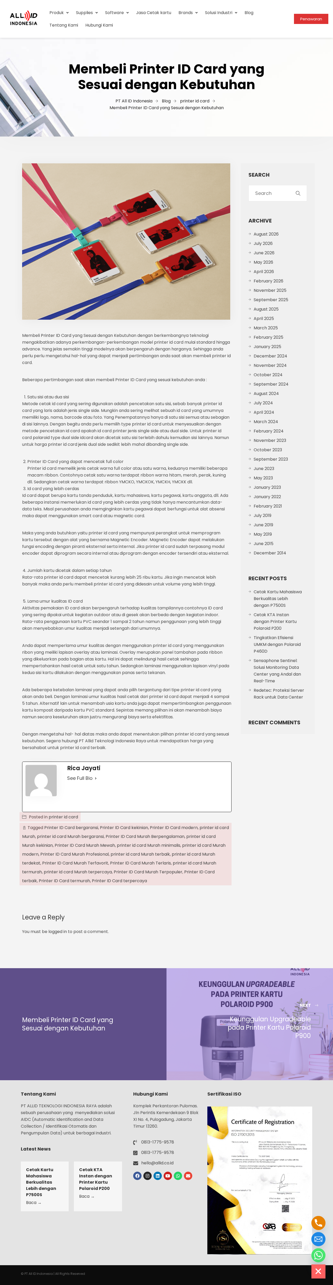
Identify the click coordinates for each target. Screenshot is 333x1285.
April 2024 (264, 412)
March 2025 (266, 328)
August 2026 (266, 234)
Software (114, 13)
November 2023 (270, 440)
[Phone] (318, 1223)
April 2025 (264, 319)
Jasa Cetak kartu (153, 13)
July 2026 (263, 243)
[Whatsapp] (178, 1176)
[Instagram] (147, 1176)
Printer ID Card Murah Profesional (74, 854)
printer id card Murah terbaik (140, 854)
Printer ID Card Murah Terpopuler (148, 872)
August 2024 (266, 394)
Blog (249, 13)
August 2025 (266, 309)
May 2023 (263, 478)
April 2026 (264, 272)
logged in (57, 932)
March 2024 (266, 422)
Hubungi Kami (99, 25)
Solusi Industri (218, 13)
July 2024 (263, 403)
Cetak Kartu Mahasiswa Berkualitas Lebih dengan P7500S (278, 598)
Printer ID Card (56, 335)
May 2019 (263, 534)
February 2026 (268, 281)
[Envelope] (188, 1176)
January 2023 (267, 487)
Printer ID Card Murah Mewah (85, 845)
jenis (82, 444)
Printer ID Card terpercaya (119, 881)
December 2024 (270, 356)
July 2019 (262, 515)
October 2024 (268, 375)
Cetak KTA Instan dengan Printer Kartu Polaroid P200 (275, 621)
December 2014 (270, 553)
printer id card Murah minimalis (148, 845)
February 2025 (268, 337)
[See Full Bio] (96, 778)
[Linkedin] (157, 1176)
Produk (56, 13)
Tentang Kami (63, 25)
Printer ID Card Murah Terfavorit (75, 863)
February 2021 (268, 506)
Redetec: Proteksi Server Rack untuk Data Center (279, 693)
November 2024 (270, 365)
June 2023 (264, 469)
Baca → (34, 1203)
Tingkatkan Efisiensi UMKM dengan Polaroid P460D (277, 644)
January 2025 (267, 347)
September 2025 (271, 300)
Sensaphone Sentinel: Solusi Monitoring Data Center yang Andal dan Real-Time (277, 671)
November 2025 (270, 290)
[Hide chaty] (318, 1271)
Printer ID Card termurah (64, 881)
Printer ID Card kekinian (124, 828)
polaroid (41, 438)
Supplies (84, 13)
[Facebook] (137, 1176)
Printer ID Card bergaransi (71, 828)
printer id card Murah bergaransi (70, 836)
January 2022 (267, 497)
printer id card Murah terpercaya (78, 872)
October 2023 (268, 450)
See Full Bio (80, 778)
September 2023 (271, 459)
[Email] (318, 1239)
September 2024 (271, 384)
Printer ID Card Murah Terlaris (140, 863)
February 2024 (269, 431)
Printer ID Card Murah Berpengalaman (145, 836)
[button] (59, 13)
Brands (185, 13)
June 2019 (263, 525)
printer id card (63, 817)
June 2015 (263, 544)
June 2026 (264, 253)
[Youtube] (168, 1176)
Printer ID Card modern (174, 828)
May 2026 (263, 262)
